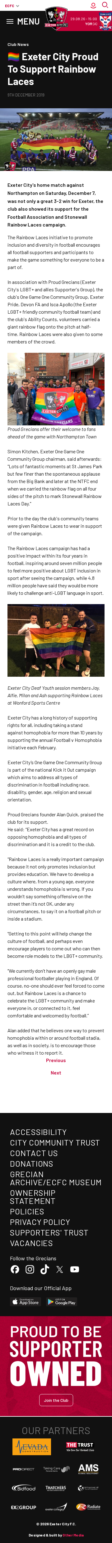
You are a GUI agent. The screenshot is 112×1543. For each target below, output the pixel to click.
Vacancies (31, 1243)
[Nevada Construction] (31, 1446)
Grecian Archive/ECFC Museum (55, 1178)
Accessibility (38, 1132)
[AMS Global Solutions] (88, 1469)
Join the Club (56, 1400)
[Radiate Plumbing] (88, 1507)
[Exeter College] (56, 1507)
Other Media (73, 1535)
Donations (32, 1163)
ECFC (9, 5)
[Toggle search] (106, 6)
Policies (27, 1211)
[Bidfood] (23, 1488)
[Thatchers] (56, 1488)
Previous (56, 1060)
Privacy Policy (40, 1222)
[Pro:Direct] (23, 1469)
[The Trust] (80, 1447)
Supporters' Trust (49, 1232)
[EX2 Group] (23, 1507)
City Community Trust (55, 1142)
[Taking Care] (56, 1469)
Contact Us (34, 1153)
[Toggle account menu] (93, 6)
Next (56, 1072)
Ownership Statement (33, 1196)
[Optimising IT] (88, 1488)
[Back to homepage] (56, 18)
